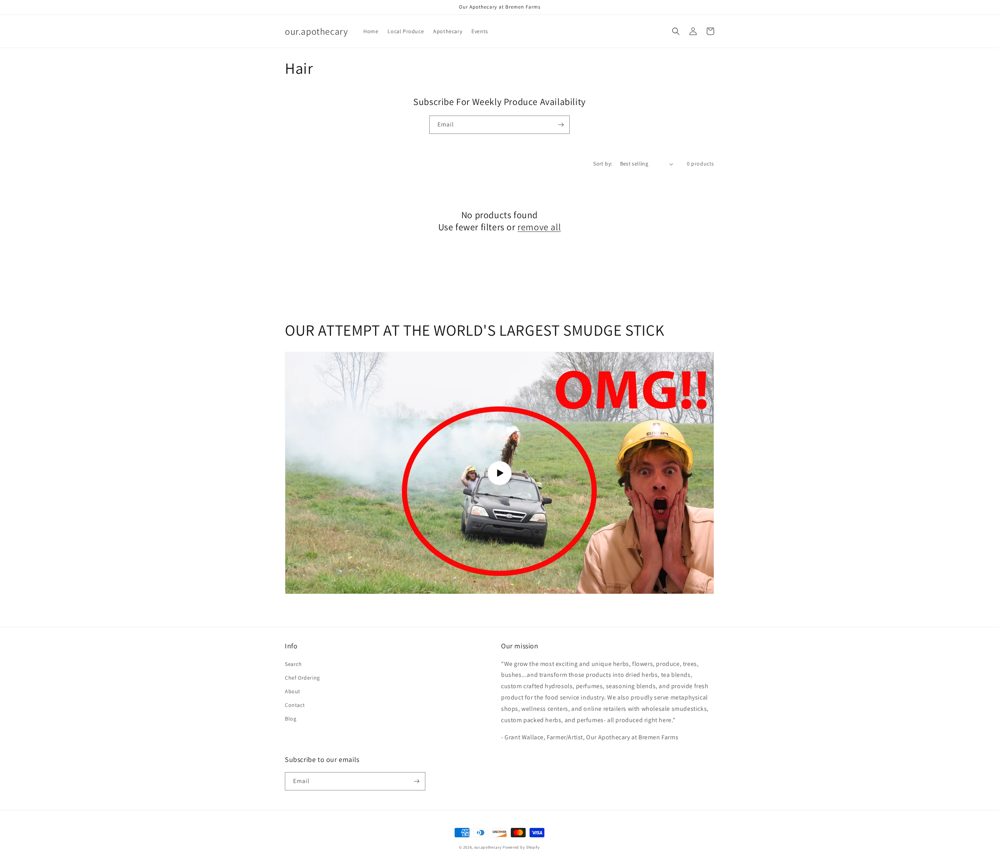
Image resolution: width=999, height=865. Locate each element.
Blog (290, 718)
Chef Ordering (302, 677)
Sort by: (602, 163)
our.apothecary (488, 847)
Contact (295, 704)
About (292, 691)
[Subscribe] (560, 125)
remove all (539, 227)
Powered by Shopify (521, 847)
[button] (675, 31)
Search (293, 663)
